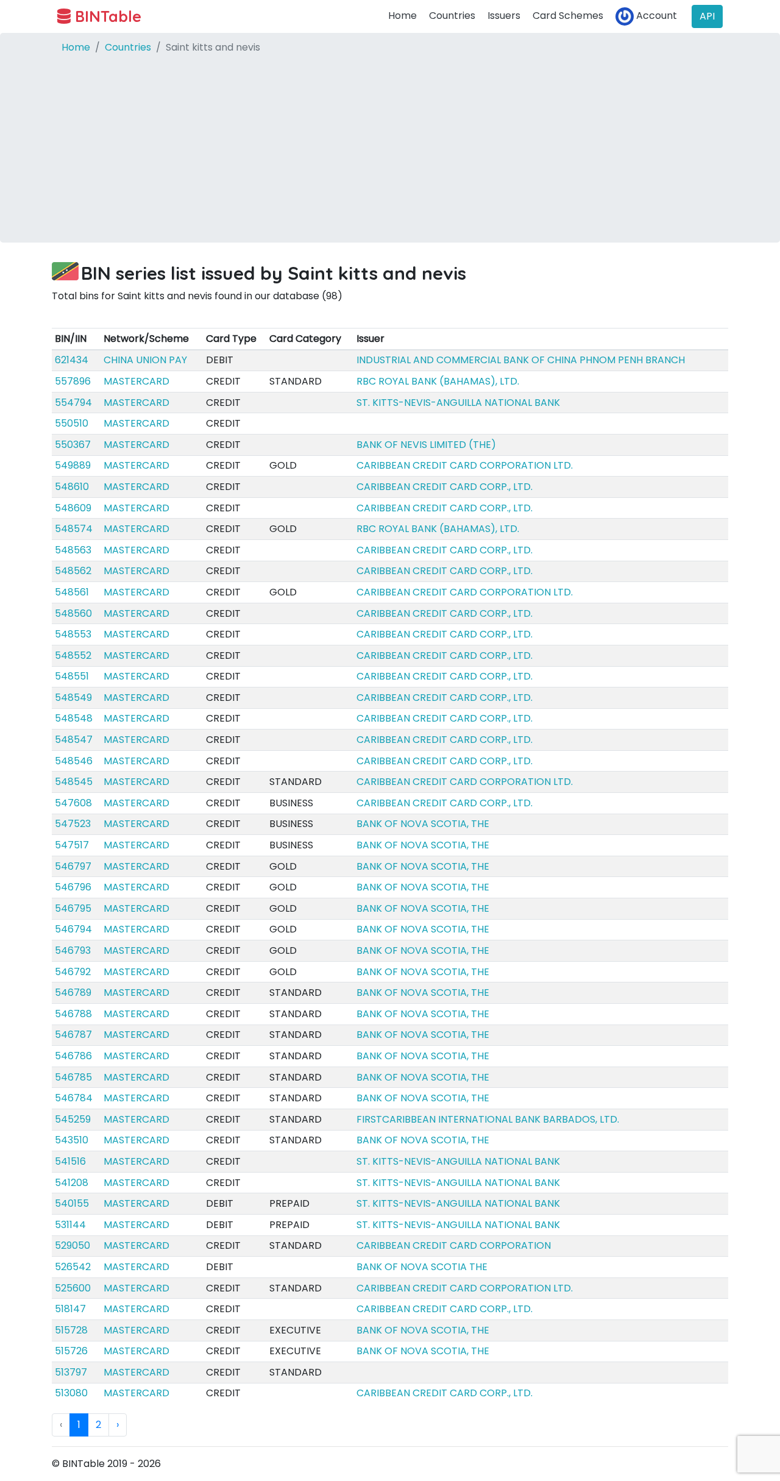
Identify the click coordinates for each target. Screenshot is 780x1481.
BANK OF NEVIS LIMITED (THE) (426, 445)
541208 (71, 1183)
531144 (70, 1225)
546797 (73, 866)
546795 (73, 908)
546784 (74, 1098)
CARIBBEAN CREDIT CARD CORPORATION (453, 1245)
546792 (73, 972)
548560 (73, 613)
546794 (73, 929)
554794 (73, 403)
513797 (71, 1372)
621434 (71, 360)
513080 (71, 1393)
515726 (71, 1351)
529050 (72, 1245)
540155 (72, 1203)
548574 (74, 529)
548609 (73, 508)
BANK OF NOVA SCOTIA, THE (422, 824)
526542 (73, 1267)
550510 (71, 423)
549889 (73, 465)
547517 (72, 845)
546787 (73, 1035)
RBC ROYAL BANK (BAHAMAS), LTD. (437, 381)
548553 (73, 634)
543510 (71, 1140)
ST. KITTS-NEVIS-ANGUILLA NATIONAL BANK (458, 403)
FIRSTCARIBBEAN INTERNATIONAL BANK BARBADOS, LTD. (487, 1119)
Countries (452, 16)
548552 (73, 655)
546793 (73, 950)
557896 (73, 381)
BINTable (106, 16)
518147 (70, 1309)
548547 (74, 740)
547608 (73, 803)
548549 (73, 698)
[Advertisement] (390, 157)
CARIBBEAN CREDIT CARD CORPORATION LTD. (464, 465)
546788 (73, 1014)
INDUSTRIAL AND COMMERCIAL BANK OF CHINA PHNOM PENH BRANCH (520, 360)
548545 (74, 782)
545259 (73, 1119)
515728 (71, 1330)
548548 (74, 718)
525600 (73, 1288)
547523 (73, 824)
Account (655, 16)
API (707, 16)
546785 (73, 1077)
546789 (73, 993)
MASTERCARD (136, 381)
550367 (73, 445)
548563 (73, 550)
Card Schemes (568, 16)
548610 (72, 487)
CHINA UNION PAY (145, 360)
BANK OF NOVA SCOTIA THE (422, 1267)
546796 (73, 887)
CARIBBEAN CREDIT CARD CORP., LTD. (444, 487)
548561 (72, 592)
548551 (72, 676)
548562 (73, 571)
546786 (73, 1056)
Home (402, 16)
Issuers (504, 16)
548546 (74, 761)
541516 (70, 1161)
